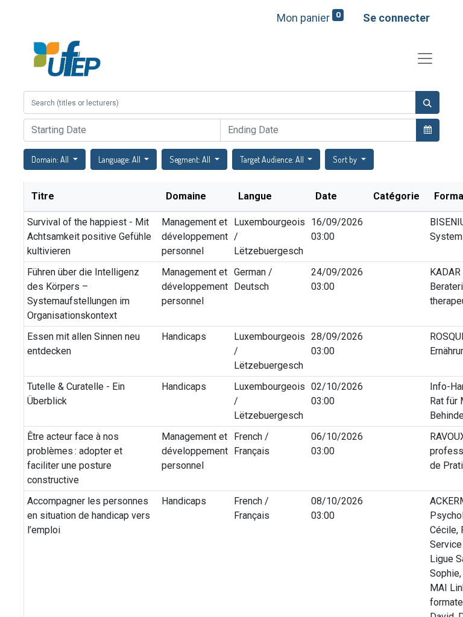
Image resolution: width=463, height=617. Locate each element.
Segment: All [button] (190, 159)
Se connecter (396, 17)
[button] (428, 129)
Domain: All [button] (51, 159)
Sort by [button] (346, 159)
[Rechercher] (427, 102)
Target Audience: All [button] (273, 159)
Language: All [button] (120, 159)
